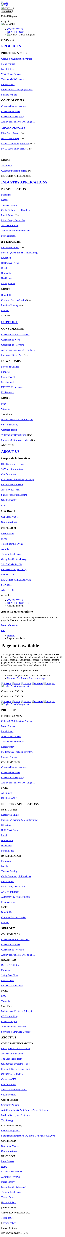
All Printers (6, 165)
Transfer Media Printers (12, 79)
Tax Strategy (7, 1120)
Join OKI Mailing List (11, 564)
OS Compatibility (9, 424)
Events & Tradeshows (11, 1171)
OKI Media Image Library (13, 569)
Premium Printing (9, 305)
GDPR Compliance (10, 1130)
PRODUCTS (11, 46)
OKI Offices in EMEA (12, 484)
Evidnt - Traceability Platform (15, 143)
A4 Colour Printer (9, 225)
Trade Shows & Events (12, 544)
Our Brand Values (9, 517)
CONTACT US (15, 29)
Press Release (7, 533)
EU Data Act (7, 392)
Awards (5, 549)
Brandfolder (7, 295)
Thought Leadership (11, 554)
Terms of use (7, 1197)
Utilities (5, 310)
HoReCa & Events (10, 263)
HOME (11, 635)
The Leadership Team (11, 1058)
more (3, 505)
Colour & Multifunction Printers (16, 58)
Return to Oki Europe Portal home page (26, 678)
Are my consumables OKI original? (18, 121)
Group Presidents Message (14, 1187)
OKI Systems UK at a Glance (15, 1048)
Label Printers (8, 84)
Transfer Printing (9, 205)
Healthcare (6, 278)
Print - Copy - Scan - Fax (13, 220)
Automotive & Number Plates (15, 230)
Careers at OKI (8, 1079)
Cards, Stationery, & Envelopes (16, 210)
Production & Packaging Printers (16, 89)
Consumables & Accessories (15, 334)
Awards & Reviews (10, 1176)
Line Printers (7, 69)
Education (6, 257)
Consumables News (10, 111)
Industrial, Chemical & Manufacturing (19, 252)
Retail (4, 268)
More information (9, 625)
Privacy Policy (9, 1202)
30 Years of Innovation (12, 469)
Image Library (8, 1182)
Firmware (5, 372)
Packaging (6, 194)
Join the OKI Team (10, 489)
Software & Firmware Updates (16, 440)
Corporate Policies (10, 1105)
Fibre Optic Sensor (10, 133)
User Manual (7, 382)
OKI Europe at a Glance (12, 464)
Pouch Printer (7, 215)
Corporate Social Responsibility (16, 1069)
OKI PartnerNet (8, 500)
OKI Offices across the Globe (15, 1064)
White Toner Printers (11, 74)
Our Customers (8, 474)
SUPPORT (9, 322)
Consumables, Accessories (13, 106)
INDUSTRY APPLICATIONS (24, 182)
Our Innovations (9, 522)
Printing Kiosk (8, 283)
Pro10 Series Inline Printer (13, 148)
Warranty (5, 409)
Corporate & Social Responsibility (17, 479)
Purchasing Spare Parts (12, 355)
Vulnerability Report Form (13, 435)
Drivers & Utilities (10, 366)
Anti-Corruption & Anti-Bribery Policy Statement (24, 1110)
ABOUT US (10, 452)
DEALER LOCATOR (18, 32)
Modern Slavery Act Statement (16, 1115)
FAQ (3, 404)
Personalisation (8, 235)
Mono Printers (8, 64)
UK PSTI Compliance (12, 387)
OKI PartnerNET (9, 798)
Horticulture (7, 273)
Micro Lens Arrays (10, 138)
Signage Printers (9, 94)
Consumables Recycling (12, 116)
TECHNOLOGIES (13, 127)
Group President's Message (14, 559)
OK (3, 630)
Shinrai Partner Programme (14, 495)
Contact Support (9, 429)
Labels (4, 200)
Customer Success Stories (13, 170)
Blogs (4, 538)
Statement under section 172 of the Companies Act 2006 (28, 1135)
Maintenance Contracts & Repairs (17, 419)
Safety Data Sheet (9, 377)
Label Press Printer (10, 247)
